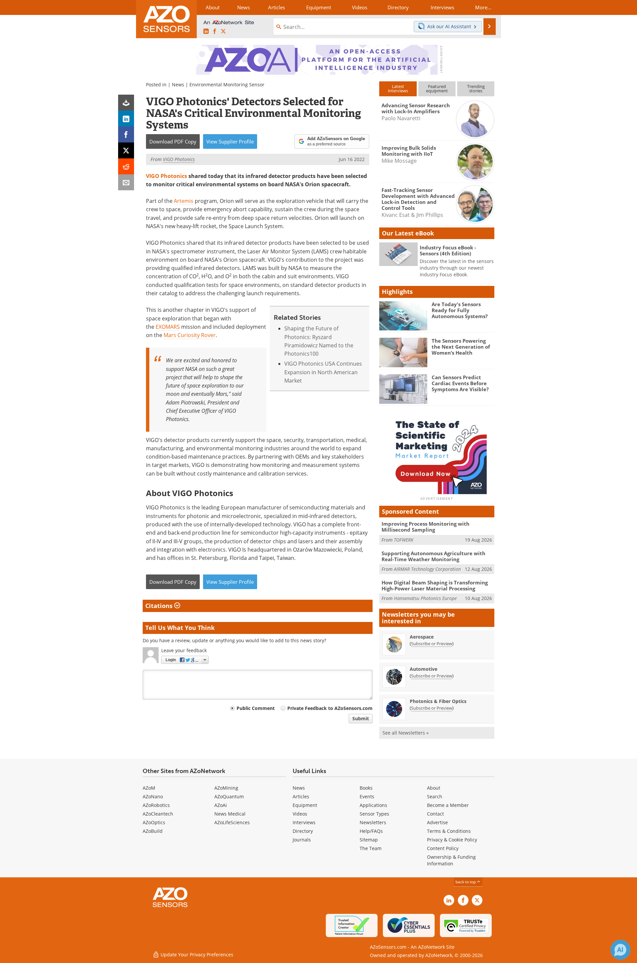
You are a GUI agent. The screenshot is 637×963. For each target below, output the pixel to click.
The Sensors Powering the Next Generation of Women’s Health (461, 346)
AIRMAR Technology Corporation (427, 569)
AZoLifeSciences (232, 822)
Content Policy (443, 848)
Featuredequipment (437, 88)
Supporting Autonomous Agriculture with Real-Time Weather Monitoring (433, 556)
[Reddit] (126, 166)
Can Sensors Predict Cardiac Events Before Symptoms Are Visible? (460, 383)
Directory (303, 831)
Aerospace (422, 637)
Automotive (423, 669)
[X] (126, 150)
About (433, 788)
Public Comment (256, 708)
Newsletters (373, 822)
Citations (159, 606)
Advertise (437, 822)
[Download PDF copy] (126, 103)
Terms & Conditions (449, 831)
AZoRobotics (156, 805)
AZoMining (226, 788)
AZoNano (153, 796)
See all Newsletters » (406, 733)
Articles (301, 796)
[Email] (126, 182)
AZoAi (220, 805)
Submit (360, 718)
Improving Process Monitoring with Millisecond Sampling (425, 526)
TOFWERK (403, 540)
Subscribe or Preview (431, 644)
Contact (435, 814)
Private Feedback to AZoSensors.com (330, 708)
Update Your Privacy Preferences (196, 954)
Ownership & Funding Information (451, 860)
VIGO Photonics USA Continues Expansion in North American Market (323, 372)
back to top (466, 882)
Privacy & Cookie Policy (452, 839)
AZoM (149, 788)
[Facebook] (126, 134)
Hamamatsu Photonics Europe (425, 598)
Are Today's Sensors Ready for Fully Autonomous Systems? (460, 310)
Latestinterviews (398, 88)
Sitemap (369, 839)
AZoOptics (154, 822)
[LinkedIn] (126, 119)
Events (367, 796)
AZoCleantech (158, 814)
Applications (373, 805)
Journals (302, 839)
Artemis (183, 201)
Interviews (304, 822)
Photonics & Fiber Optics (438, 701)
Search (434, 796)
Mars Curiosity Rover (190, 335)
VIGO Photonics (166, 176)
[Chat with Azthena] (620, 950)
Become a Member (448, 805)
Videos (300, 814)
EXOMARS (168, 326)
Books (366, 788)
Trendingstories (476, 88)
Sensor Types (374, 814)
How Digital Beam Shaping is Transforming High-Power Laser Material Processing (435, 585)
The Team (371, 848)
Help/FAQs (371, 831)
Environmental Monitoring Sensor (226, 84)
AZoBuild (153, 831)
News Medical (230, 814)
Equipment (305, 805)
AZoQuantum (229, 796)
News (178, 84)
